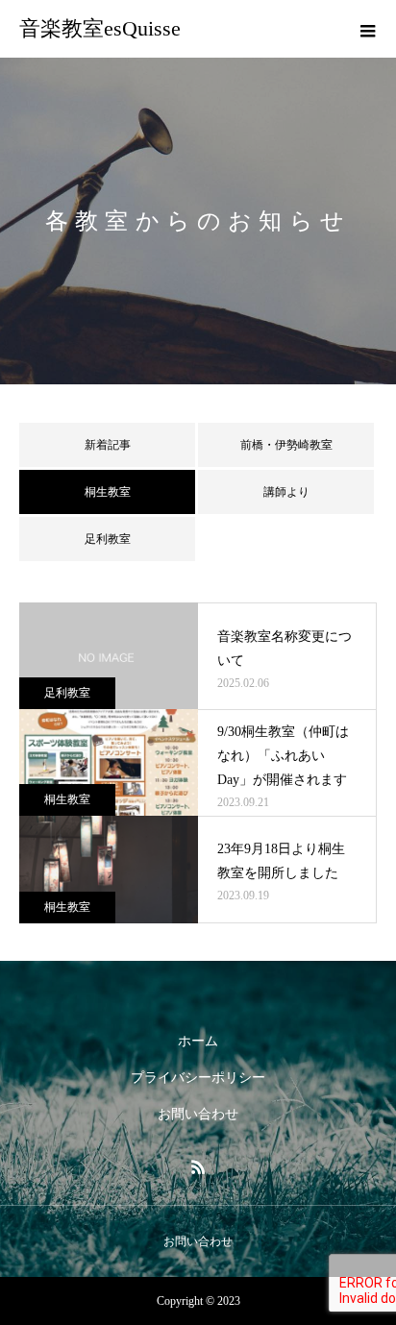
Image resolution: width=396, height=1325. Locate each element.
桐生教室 (67, 799)
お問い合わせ (198, 1114)
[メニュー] (367, 29)
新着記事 (108, 445)
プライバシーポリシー (198, 1077)
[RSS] (198, 1166)
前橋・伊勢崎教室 (286, 445)
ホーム (198, 1041)
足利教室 (108, 539)
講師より (286, 492)
